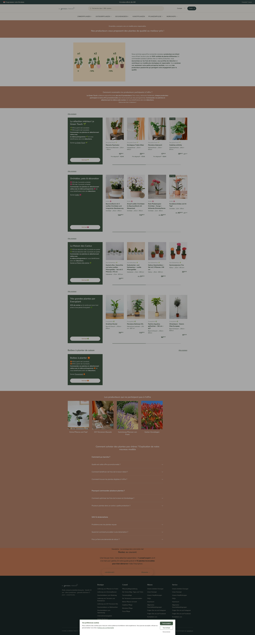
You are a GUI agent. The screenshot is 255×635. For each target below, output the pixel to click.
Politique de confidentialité (105, 628)
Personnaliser (166, 631)
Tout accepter (166, 623)
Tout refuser (166, 628)
